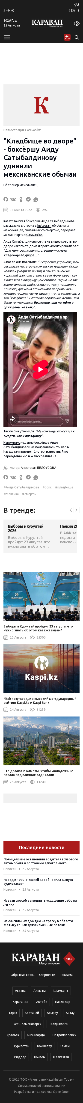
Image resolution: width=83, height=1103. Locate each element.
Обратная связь (23, 975)
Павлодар (62, 1002)
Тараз (13, 1013)
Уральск (13, 1035)
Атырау (52, 1013)
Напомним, (11, 442)
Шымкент (60, 991)
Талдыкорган (59, 1024)
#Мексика (11, 494)
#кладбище (64, 487)
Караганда (20, 1002)
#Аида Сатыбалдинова (21, 487)
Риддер (20, 1057)
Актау (70, 1013)
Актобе (41, 1002)
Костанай (32, 1013)
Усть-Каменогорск (27, 1024)
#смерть (29, 494)
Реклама (66, 975)
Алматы (39, 991)
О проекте (47, 975)
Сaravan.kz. (34, 235)
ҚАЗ (77, 4)
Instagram (44, 225)
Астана (20, 991)
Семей (65, 1046)
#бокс (47, 487)
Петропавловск (64, 1035)
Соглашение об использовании (41, 1086)
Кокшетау (44, 1046)
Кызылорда (36, 1035)
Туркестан (21, 1046)
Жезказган (61, 1057)
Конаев (39, 1057)
